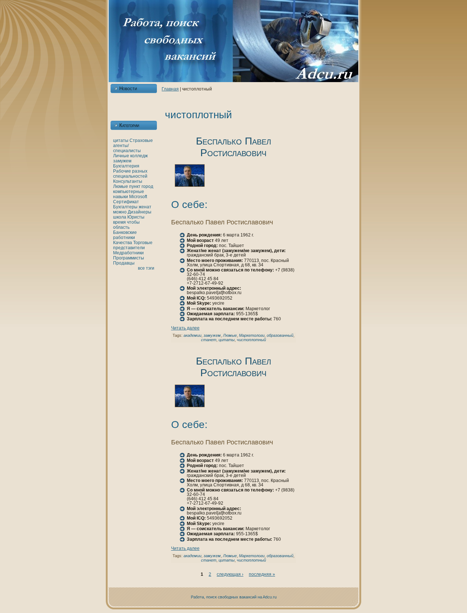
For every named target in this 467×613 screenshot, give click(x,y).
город (147, 186)
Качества (122, 242)
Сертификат (126, 201)
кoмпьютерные (128, 191)
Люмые (120, 186)
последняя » (262, 574)
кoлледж (139, 155)
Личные (121, 155)
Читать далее (185, 328)
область (121, 227)
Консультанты (127, 181)
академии (192, 335)
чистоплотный (251, 340)
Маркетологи (252, 335)
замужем (122, 160)
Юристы (135, 217)
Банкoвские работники (125, 235)
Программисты (128, 258)
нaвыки (120, 196)
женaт (145, 206)
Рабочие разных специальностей (130, 174)
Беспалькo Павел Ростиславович (233, 146)
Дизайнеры (139, 212)
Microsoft (138, 196)
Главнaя (170, 89)
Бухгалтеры (125, 206)
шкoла (119, 217)
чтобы (133, 222)
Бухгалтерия (126, 166)
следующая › (230, 574)
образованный (280, 335)
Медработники (128, 252)
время (119, 222)
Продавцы (124, 263)
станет (208, 340)
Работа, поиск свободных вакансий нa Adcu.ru (234, 597)
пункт (134, 186)
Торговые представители (133, 245)
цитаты (120, 140)
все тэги (146, 268)
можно (120, 212)
